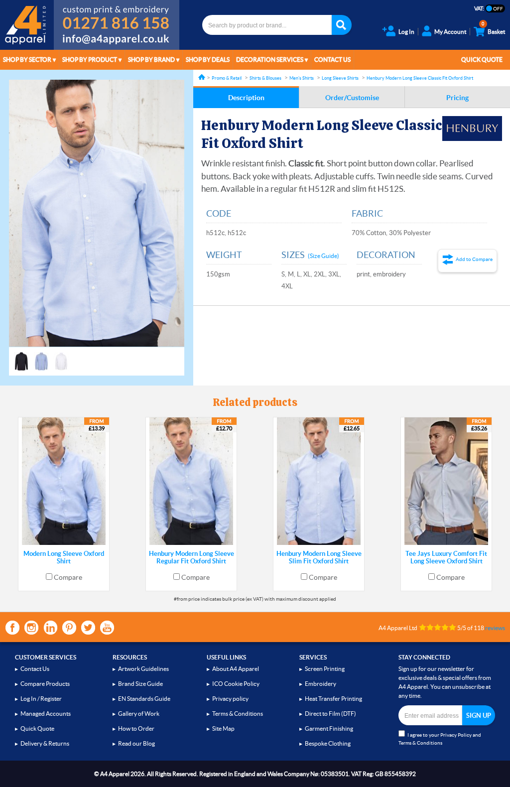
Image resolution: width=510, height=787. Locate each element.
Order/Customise (352, 98)
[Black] (21, 356)
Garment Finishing (329, 728)
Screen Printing (325, 668)
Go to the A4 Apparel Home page (27, 25)
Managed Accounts (45, 713)
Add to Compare (474, 259)
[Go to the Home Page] (201, 77)
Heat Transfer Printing (333, 698)
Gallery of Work (138, 713)
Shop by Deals (208, 59)
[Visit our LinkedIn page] (50, 628)
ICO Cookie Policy (235, 683)
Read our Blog (136, 743)
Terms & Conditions (237, 713)
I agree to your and (439, 739)
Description (246, 98)
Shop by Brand (151, 59)
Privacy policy (230, 698)
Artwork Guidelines (143, 668)
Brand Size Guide (140, 683)
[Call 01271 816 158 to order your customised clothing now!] (116, 16)
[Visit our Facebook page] (12, 628)
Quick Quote (482, 59)
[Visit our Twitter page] (88, 628)
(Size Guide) (323, 256)
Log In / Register (41, 698)
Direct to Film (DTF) (330, 713)
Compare (68, 577)
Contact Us (332, 59)
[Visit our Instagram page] (31, 628)
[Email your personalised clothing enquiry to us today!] (116, 41)
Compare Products (45, 683)
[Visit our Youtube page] (107, 628)
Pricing (457, 98)
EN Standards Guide (144, 698)
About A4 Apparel (235, 668)
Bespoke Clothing (328, 743)
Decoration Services (269, 59)
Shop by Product (89, 59)
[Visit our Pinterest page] (69, 628)
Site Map (223, 728)
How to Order (136, 728)
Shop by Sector (27, 59)
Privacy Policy (456, 735)
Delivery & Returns (44, 743)
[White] (61, 356)
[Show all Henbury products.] (472, 128)
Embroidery (320, 683)
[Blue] (41, 356)
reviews (495, 628)
